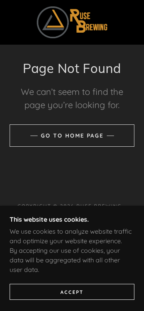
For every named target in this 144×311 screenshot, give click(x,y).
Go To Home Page (72, 135)
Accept (72, 292)
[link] (72, 22)
